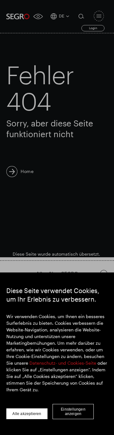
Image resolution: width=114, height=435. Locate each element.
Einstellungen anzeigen (73, 411)
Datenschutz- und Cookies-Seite (62, 363)
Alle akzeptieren (26, 414)
